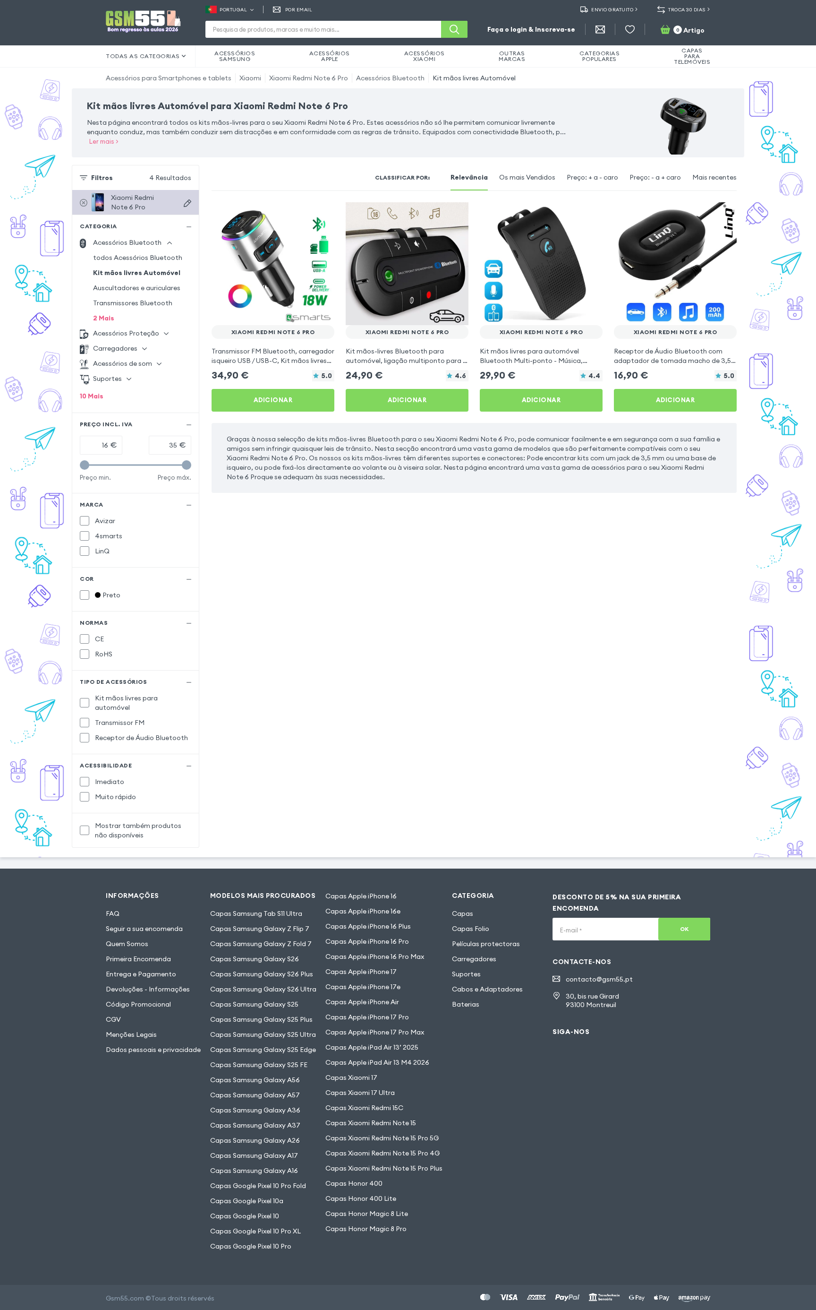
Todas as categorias (143, 56)
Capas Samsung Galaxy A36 (255, 1110)
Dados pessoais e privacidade (153, 1049)
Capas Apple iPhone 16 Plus (368, 926)
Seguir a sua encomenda (144, 928)
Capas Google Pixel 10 (244, 1216)
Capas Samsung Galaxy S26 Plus (261, 974)
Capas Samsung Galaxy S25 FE (258, 1064)
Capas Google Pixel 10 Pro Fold (258, 1185)
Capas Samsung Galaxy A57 (255, 1095)
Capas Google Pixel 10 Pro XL (255, 1231)
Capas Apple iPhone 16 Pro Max (374, 956)
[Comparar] (302, 215)
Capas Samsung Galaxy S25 (254, 1004)
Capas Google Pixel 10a (246, 1201)
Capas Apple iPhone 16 (361, 896)
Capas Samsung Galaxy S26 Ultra (263, 989)
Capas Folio (470, 928)
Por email (298, 10)
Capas (462, 913)
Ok (684, 928)
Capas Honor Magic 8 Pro (366, 1228)
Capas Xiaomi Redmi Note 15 (370, 1123)
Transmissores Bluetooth (132, 303)
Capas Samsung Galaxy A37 (255, 1125)
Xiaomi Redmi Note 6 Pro (308, 78)
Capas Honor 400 (353, 1183)
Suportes (466, 974)
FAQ (112, 913)
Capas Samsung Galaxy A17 (254, 1155)
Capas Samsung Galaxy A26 (255, 1140)
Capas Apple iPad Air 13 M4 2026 (377, 1062)
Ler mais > (104, 141)
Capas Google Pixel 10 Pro (250, 1246)
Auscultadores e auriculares (136, 288)
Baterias (465, 1004)
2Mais (103, 318)
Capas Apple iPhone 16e (362, 911)
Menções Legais (131, 1034)
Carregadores (474, 959)
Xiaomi (250, 78)
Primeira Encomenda (138, 959)
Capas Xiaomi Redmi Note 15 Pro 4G (382, 1153)
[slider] (84, 465)
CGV (113, 1019)
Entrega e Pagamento (141, 974)
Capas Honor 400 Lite (360, 1198)
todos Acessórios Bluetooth (137, 257)
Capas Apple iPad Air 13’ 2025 (371, 1047)
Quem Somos (127, 943)
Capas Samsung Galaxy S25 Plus (261, 1019)
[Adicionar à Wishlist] (321, 215)
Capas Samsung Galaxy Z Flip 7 (259, 928)
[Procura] (454, 29)
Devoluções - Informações (148, 989)
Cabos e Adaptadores (487, 989)
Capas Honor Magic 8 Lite (366, 1213)
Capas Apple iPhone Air (362, 1002)
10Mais (91, 396)
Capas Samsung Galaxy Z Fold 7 (261, 943)
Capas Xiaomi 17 (351, 1077)
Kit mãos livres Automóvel (474, 78)
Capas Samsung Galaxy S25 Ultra (263, 1034)
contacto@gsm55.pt (599, 979)
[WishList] (630, 29)
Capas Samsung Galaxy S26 (254, 959)
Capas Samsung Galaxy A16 (254, 1170)
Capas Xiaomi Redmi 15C (364, 1107)
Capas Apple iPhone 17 (361, 971)
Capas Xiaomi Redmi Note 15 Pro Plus (383, 1168)
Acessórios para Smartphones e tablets (168, 78)
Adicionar (273, 400)
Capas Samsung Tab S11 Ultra (256, 913)
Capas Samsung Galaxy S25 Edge (263, 1049)
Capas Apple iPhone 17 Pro (367, 1017)
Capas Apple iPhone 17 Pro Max (374, 1032)
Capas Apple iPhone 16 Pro (367, 941)
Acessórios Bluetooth (390, 78)
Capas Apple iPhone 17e (362, 986)
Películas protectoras (486, 943)
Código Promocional (138, 1004)
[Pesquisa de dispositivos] (187, 203)
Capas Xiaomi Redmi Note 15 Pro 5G (382, 1138)
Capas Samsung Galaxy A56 (255, 1080)
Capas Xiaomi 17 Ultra (360, 1092)
